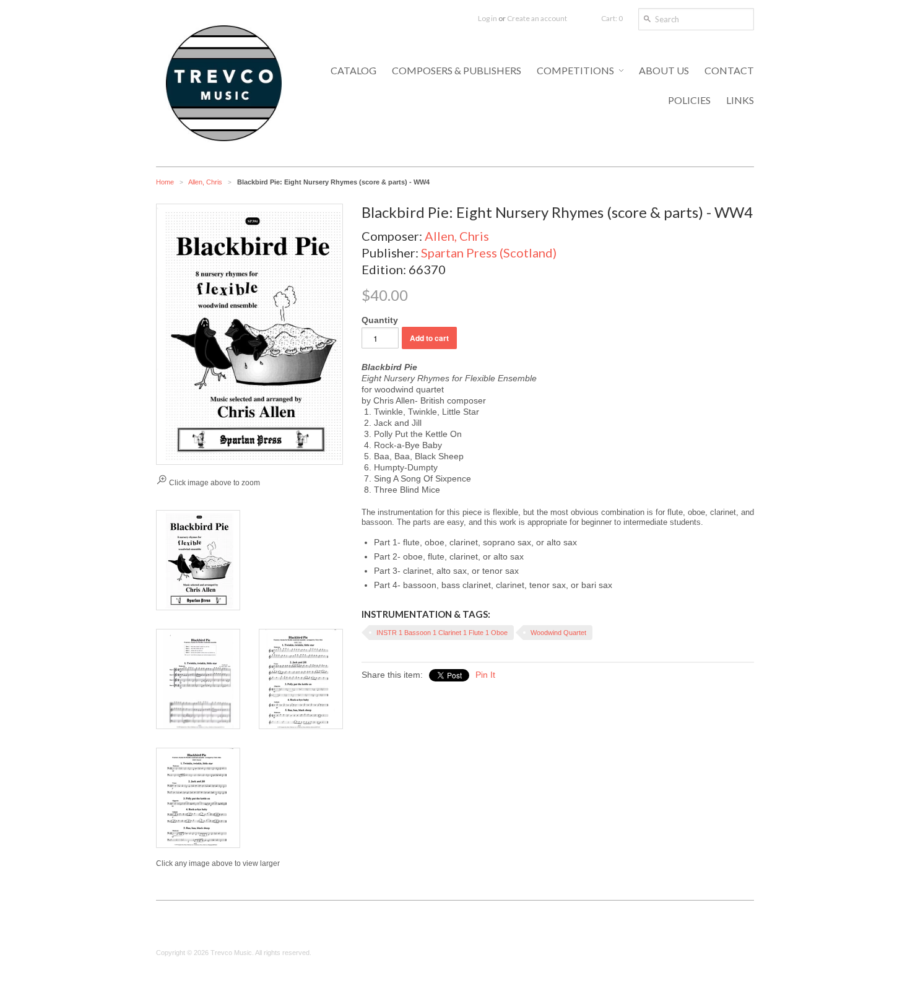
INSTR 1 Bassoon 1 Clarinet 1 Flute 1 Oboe (442, 632)
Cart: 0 (612, 18)
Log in (487, 18)
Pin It (485, 675)
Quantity (380, 320)
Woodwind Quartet (558, 632)
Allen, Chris (205, 182)
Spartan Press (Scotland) (489, 252)
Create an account (537, 18)
